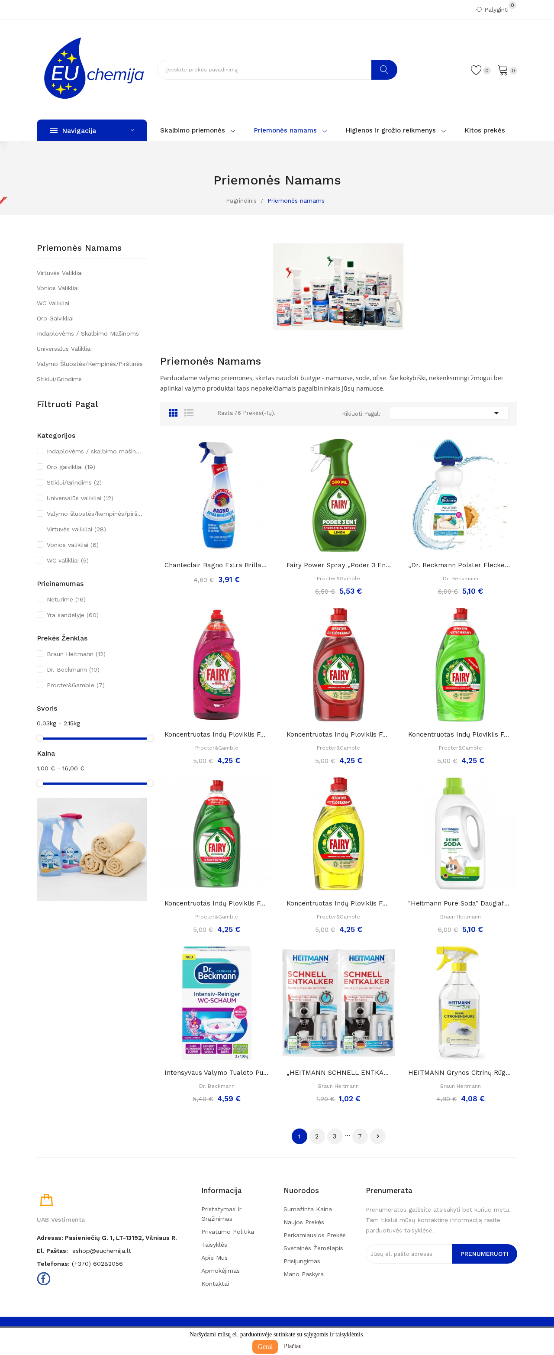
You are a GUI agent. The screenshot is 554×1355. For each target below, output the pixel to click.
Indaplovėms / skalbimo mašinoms (88, 333)
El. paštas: (52, 1250)
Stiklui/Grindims (59, 378)
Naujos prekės (303, 1222)
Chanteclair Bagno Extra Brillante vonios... (216, 565)
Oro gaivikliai (55, 318)
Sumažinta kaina (307, 1209)
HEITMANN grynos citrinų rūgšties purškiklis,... (460, 1073)
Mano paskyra (303, 1274)
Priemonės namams (79, 248)
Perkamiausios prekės (314, 1235)
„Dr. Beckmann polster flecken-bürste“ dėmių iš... (460, 565)
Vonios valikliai (58, 288)
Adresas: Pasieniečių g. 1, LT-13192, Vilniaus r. (107, 1237)
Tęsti (378, 1136)
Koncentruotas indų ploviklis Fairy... (216, 903)
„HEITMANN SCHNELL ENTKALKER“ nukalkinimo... (339, 1073)
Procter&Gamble (76, 685)
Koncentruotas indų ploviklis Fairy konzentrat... (216, 734)
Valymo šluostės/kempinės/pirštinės (90, 363)
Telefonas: (53, 1263)
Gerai (265, 1346)
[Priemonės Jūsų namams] (92, 848)
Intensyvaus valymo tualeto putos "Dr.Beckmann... (216, 1073)
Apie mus (214, 1257)
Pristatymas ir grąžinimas (221, 1214)
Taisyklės (214, 1244)
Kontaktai (215, 1283)
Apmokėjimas (220, 1270)
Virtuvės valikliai (60, 272)
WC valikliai (53, 303)
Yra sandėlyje (73, 614)
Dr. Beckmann (73, 669)
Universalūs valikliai (64, 348)
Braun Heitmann (76, 653)
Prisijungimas (301, 1261)
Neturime (66, 599)
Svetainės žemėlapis (313, 1248)
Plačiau (293, 1346)
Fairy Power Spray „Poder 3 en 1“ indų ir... (339, 565)
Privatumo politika (227, 1231)
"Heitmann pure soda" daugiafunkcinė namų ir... (460, 903)
